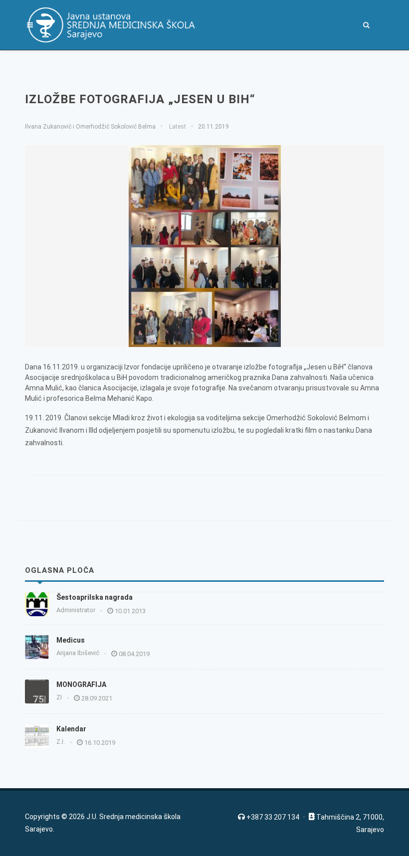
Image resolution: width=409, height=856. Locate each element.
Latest (177, 126)
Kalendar (71, 729)
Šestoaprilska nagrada (94, 597)
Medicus (70, 640)
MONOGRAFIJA (81, 684)
